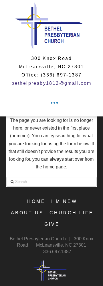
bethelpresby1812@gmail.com (51, 83)
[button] (54, 103)
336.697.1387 (57, 251)
